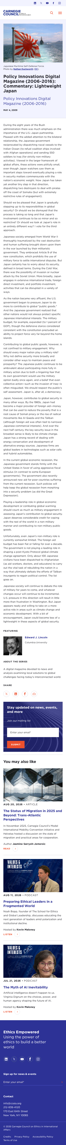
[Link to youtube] (47, 3)
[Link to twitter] (41, 3)
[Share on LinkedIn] (16, 694)
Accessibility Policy (43, 1136)
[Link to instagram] (59, 3)
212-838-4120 (11, 1107)
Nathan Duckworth (23, 69)
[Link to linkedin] (35, 3)
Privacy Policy (21, 1136)
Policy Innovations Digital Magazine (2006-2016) (27, 101)
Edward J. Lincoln (36, 637)
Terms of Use (10, 1140)
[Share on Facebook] (25, 694)
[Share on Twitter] (6, 694)
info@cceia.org (12, 1103)
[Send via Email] (34, 694)
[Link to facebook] (53, 3)
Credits (7, 1136)
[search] (52, 13)
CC (36, 69)
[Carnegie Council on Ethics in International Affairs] (17, 13)
